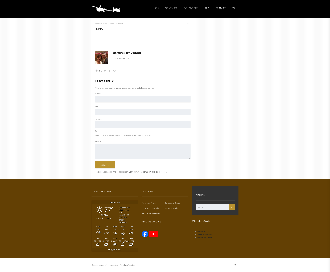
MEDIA (206, 8)
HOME (156, 8)
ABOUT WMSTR (171, 8)
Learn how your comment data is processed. (148, 172)
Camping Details (171, 208)
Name (98, 94)
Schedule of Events (172, 203)
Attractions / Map (148, 203)
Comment (99, 141)
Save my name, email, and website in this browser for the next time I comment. (123, 135)
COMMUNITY (221, 8)
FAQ (233, 8)
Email (97, 106)
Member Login (203, 231)
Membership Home (204, 237)
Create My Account (204, 234)
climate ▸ (114, 250)
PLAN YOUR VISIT (190, 8)
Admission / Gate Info (150, 208)
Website (98, 119)
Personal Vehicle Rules (151, 213)
